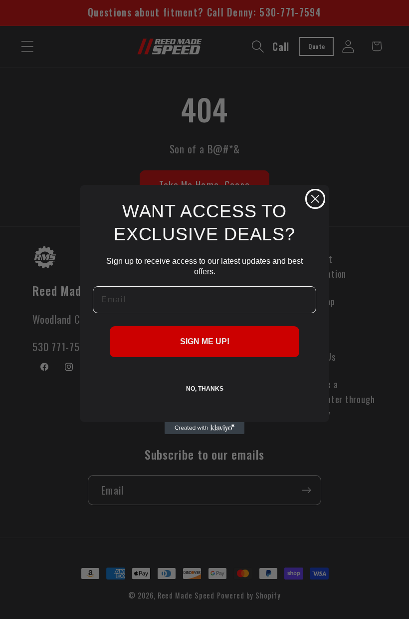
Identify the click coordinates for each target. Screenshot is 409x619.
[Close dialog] (315, 199)
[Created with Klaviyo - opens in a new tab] (204, 428)
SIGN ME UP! (204, 341)
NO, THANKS (204, 388)
